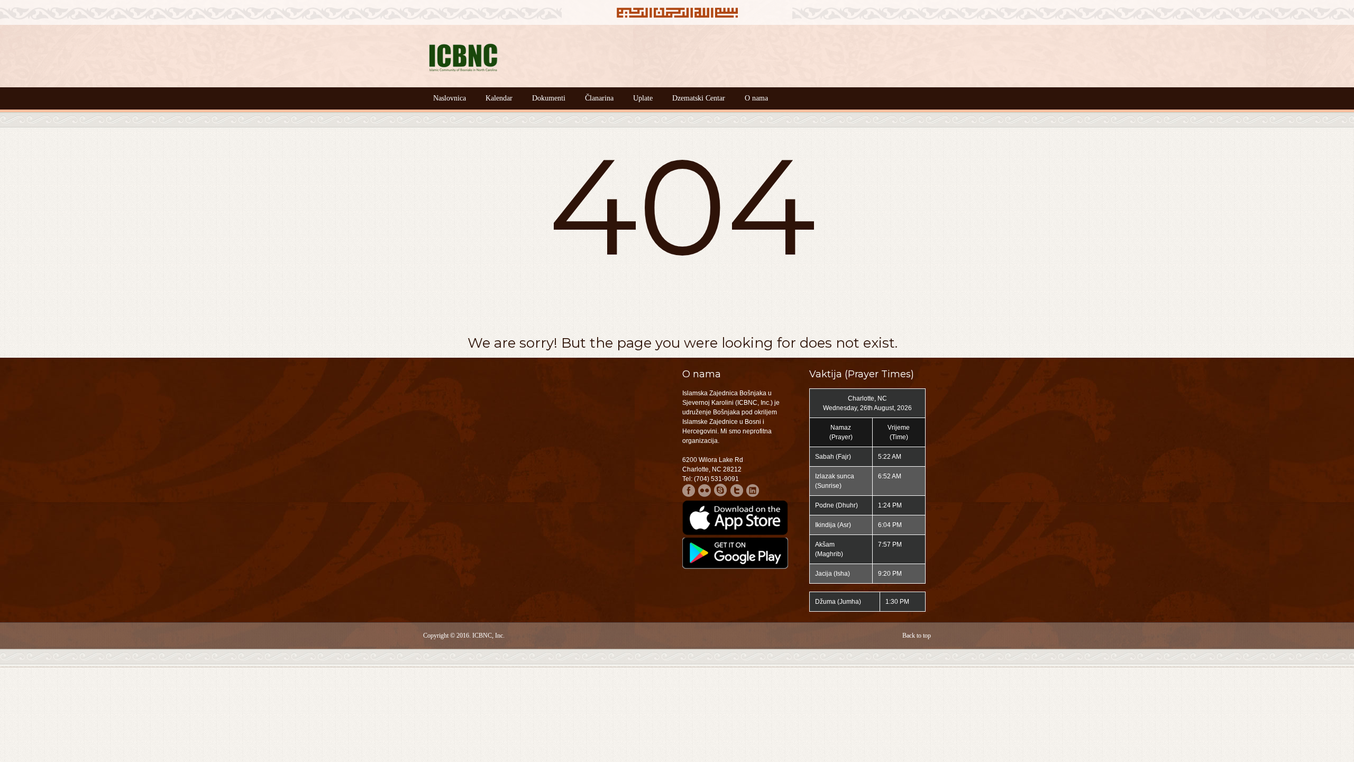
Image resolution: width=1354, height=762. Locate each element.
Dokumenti (548, 98)
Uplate (643, 98)
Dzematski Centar (698, 98)
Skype (720, 490)
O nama (756, 98)
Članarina (599, 98)
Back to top (916, 635)
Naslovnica (449, 98)
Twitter (736, 490)
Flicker (704, 490)
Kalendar (499, 98)
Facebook (689, 490)
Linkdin (752, 490)
